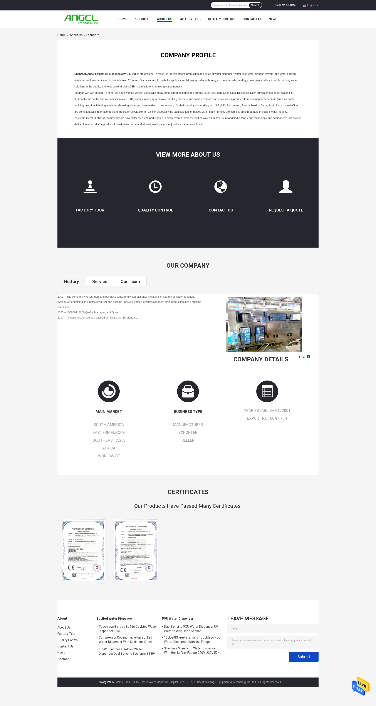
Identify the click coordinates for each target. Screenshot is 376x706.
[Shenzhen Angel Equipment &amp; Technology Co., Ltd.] (81, 19)
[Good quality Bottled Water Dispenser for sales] (83, 550)
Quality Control (222, 19)
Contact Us (252, 19)
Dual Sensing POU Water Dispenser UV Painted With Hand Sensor (191, 629)
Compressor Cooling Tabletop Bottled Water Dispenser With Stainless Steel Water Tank (125, 640)
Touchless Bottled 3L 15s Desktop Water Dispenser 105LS (128, 629)
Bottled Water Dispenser (115, 618)
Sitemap (63, 659)
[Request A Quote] (286, 188)
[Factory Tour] (90, 188)
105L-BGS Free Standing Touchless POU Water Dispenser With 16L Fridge (192, 640)
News (273, 19)
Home (122, 19)
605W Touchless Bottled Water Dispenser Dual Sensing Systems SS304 (127, 651)
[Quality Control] (155, 188)
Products (142, 19)
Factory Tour (190, 19)
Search (255, 5)
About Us (164, 19)
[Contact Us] (221, 188)
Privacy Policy (106, 682)
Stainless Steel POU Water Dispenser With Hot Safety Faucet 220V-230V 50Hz (193, 650)
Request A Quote (285, 5)
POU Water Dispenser (177, 618)
